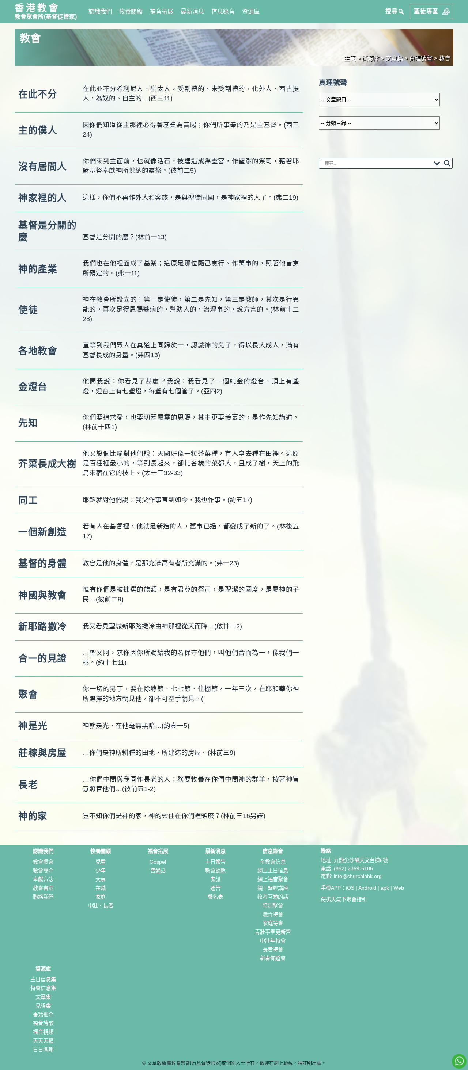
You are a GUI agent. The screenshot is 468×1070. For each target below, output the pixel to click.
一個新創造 (42, 532)
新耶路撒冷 (42, 627)
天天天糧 (43, 1041)
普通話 (158, 871)
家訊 (215, 879)
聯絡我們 (43, 897)
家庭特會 (273, 923)
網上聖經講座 (272, 888)
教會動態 (215, 871)
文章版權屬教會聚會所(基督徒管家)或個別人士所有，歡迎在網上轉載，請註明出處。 (236, 1063)
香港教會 (37, 8)
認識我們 (100, 11)
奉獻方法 (43, 879)
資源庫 (251, 11)
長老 (28, 785)
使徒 (28, 310)
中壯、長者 (100, 906)
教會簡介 (43, 871)
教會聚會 (43, 862)
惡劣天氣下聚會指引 (344, 899)
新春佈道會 (273, 958)
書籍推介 (43, 1014)
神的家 (33, 816)
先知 (28, 423)
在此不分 (37, 94)
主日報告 (215, 862)
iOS (350, 888)
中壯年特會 (273, 941)
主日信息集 (43, 979)
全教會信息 (273, 862)
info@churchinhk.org (358, 876)
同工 (28, 500)
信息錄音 (223, 11)
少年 (100, 871)
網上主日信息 (272, 871)
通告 (215, 888)
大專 (100, 879)
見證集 (43, 1006)
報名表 (215, 897)
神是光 (33, 726)
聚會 (28, 694)
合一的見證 (42, 658)
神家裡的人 (42, 198)
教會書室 (43, 888)
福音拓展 (161, 11)
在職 (100, 888)
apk (385, 888)
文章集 (43, 997)
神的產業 (37, 269)
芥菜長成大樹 (47, 464)
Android (367, 888)
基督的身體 (42, 563)
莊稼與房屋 (42, 753)
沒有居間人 (42, 166)
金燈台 (33, 387)
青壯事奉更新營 (273, 932)
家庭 (100, 897)
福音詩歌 (43, 1023)
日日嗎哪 (43, 1049)
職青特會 (273, 914)
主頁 (349, 58)
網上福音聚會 (272, 879)
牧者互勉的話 (272, 897)
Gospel (158, 862)
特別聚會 (273, 906)
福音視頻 (43, 1032)
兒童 (100, 862)
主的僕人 (37, 130)
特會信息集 (43, 988)
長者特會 (273, 949)
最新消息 (192, 11)
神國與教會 (42, 595)
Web (398, 888)
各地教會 (37, 351)
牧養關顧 (131, 11)
